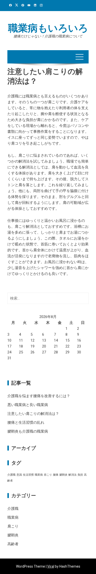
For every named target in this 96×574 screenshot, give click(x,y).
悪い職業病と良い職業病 (27, 405)
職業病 (39, 474)
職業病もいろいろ (48, 28)
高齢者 (12, 544)
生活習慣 (28, 474)
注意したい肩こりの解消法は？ (33, 413)
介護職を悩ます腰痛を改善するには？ (38, 396)
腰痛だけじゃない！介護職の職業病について (48, 36)
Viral (50, 566)
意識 (19, 474)
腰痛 (55, 474)
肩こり (48, 474)
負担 (80, 474)
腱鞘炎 (63, 474)
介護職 (11, 474)
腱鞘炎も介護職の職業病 (27, 431)
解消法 (72, 474)
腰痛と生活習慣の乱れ (25, 422)
